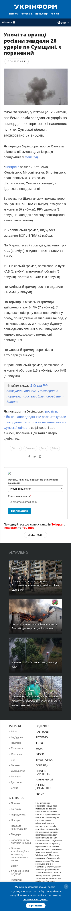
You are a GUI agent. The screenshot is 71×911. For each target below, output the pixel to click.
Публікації (42, 731)
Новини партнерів (43, 772)
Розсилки (16, 879)
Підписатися (19, 510)
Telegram (58, 524)
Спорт (14, 787)
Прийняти (35, 905)
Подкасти (42, 726)
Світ (13, 759)
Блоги (40, 754)
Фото (39, 742)
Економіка (17, 748)
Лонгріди (42, 765)
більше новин (35, 535)
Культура (16, 776)
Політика (16, 742)
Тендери (16, 834)
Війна (55, 448)
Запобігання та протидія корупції (21, 841)
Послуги (14, 13)
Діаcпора (16, 782)
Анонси (55, 13)
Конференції (44, 779)
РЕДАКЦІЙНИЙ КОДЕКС (20, 873)
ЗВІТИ (14, 865)
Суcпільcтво (18, 770)
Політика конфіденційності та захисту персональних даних (21, 854)
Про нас (16, 803)
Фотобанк (26, 13)
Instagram (10, 527)
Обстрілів (12, 167)
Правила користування (19, 827)
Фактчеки (16, 754)
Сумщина (30, 448)
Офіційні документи (43, 787)
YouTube (28, 527)
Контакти (16, 808)
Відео (39, 748)
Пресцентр (41, 13)
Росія (43, 448)
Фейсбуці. (32, 157)
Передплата (18, 814)
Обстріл (16, 448)
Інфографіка (44, 759)
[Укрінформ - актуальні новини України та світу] (35, 7)
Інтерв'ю (42, 737)
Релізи (40, 793)
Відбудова (17, 737)
